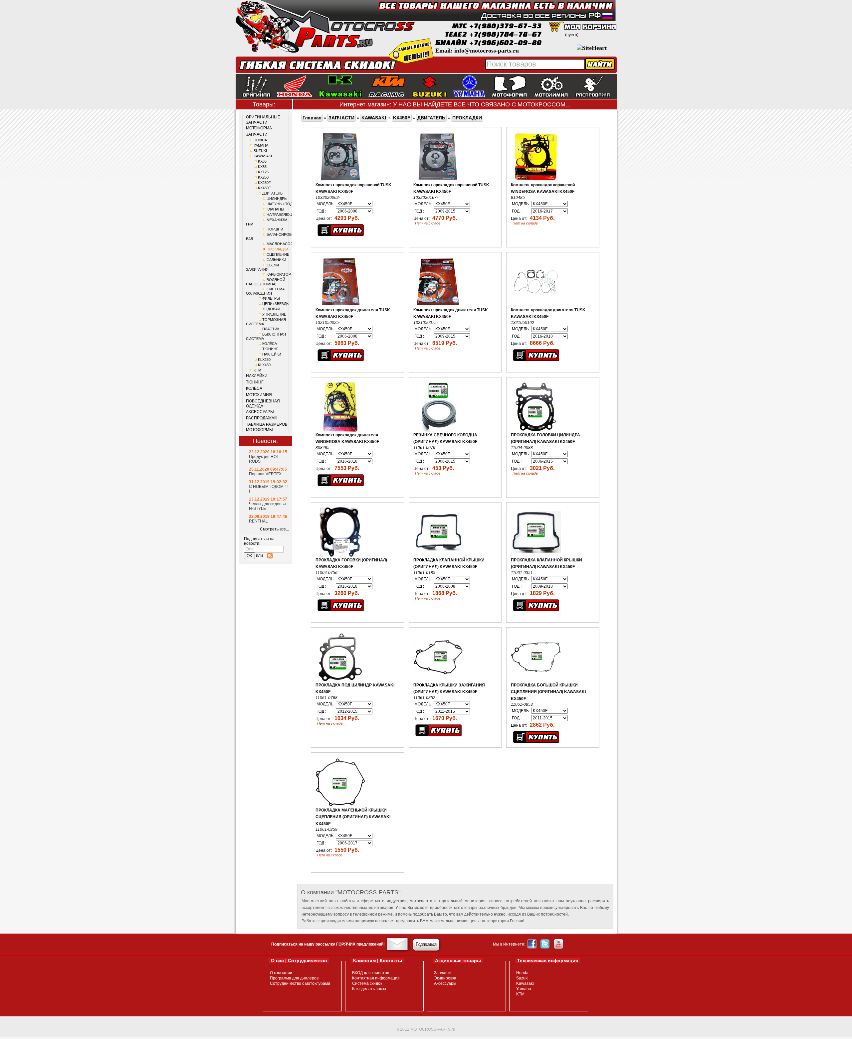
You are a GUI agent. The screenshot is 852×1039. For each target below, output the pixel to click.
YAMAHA (261, 145)
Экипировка (445, 978)
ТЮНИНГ (270, 349)
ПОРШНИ (275, 229)
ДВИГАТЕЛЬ (272, 193)
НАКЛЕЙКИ (271, 354)
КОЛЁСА (269, 344)
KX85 (262, 167)
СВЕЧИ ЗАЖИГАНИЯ (262, 267)
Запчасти (443, 972)
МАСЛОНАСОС (280, 244)
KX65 (262, 161)
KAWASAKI (263, 156)
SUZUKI (260, 151)
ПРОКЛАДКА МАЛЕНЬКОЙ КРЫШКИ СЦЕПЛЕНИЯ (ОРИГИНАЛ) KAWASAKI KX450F (353, 817)
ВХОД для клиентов (370, 972)
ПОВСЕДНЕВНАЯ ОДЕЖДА (263, 404)
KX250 (263, 177)
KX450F (264, 188)
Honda (522, 972)
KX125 (263, 172)
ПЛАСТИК (270, 329)
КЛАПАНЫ (275, 209)
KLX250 (264, 360)
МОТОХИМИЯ (259, 394)
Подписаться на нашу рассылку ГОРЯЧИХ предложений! (328, 944)
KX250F (264, 183)
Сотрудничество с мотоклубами (300, 983)
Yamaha (523, 988)
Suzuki (522, 978)
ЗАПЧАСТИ (257, 134)
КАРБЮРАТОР (279, 274)
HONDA (260, 140)
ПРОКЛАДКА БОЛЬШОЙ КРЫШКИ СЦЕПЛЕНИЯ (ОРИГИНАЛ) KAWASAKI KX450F (548, 692)
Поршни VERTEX (265, 474)
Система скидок (367, 983)
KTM (257, 370)
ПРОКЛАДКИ (277, 249)
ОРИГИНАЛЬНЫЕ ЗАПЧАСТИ (263, 120)
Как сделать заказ (369, 988)
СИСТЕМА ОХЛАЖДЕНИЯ (265, 291)
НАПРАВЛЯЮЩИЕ (282, 215)
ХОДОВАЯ (271, 309)
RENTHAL (258, 521)
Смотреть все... (274, 529)
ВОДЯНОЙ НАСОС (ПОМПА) (265, 282)
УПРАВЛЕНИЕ (274, 314)
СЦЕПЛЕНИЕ (278, 254)
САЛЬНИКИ (276, 260)
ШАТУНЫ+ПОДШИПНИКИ (289, 204)
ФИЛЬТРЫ (271, 298)
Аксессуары (445, 983)
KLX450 (264, 365)
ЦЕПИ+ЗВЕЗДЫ (276, 304)
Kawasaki (525, 983)
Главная (312, 117)
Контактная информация (376, 978)
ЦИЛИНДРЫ (277, 199)
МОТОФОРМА (259, 128)
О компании (281, 972)
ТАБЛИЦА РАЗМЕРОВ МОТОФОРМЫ (267, 427)
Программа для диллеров (294, 978)
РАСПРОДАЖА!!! (261, 418)
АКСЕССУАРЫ (260, 411)
